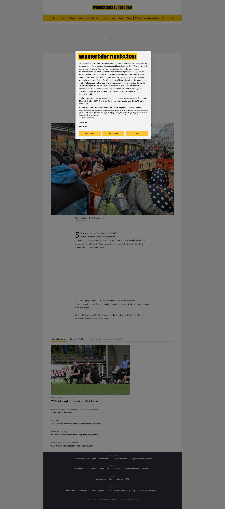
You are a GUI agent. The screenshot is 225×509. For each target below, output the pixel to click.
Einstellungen (89, 133)
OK (137, 133)
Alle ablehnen (113, 133)
